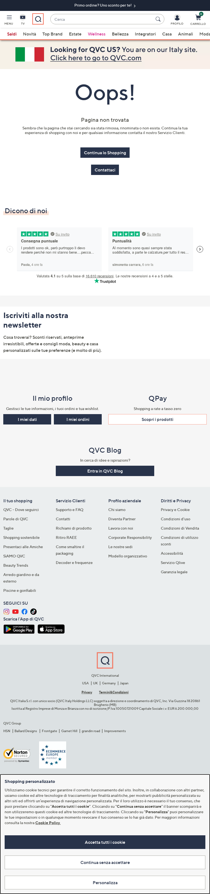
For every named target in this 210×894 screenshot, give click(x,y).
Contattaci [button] (105, 170)
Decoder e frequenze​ (74, 562)
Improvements (115, 731)
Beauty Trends (15, 565)
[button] (8, 21)
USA (85, 683)
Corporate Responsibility (130, 537)
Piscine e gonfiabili (19, 590)
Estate (75, 34)
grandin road (91, 731)
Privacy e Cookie (175, 509)
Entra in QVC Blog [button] (105, 471)
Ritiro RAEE (66, 537)
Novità (29, 34)
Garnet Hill (69, 731)
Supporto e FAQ (69, 509)
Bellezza (120, 34)
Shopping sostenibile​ (21, 537)
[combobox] (102, 19)
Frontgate (49, 731)
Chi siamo (117, 509)
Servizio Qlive (173, 562)
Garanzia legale (174, 571)
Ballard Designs (25, 731)
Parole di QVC (15, 518)
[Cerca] (159, 19)
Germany (109, 683)
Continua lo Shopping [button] (105, 152)
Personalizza (105, 882)
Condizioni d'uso (175, 518)
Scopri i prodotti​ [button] (157, 419)
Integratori (145, 34)
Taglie (8, 528)
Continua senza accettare (105, 862)
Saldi (12, 34)
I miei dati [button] (27, 419)
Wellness (97, 34)
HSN (6, 731)
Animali (185, 34)
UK (95, 683)
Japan (124, 683)
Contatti (63, 518)
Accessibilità (172, 553)
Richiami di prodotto (74, 528)
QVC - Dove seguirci (21, 509)
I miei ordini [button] (77, 419)
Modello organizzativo (127, 556)
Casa (167, 34)
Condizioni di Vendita (180, 528)
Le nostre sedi (120, 546)
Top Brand (52, 34)
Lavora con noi (120, 528)
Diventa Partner (122, 518)
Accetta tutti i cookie (105, 842)
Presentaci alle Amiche (23, 546)
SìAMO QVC (14, 556)
